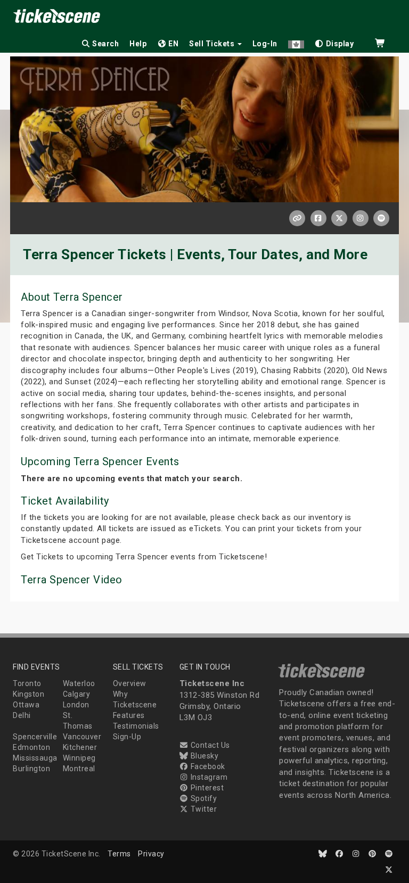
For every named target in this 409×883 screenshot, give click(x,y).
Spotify (203, 798)
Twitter (203, 809)
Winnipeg (79, 758)
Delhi (22, 715)
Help (137, 43)
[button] (296, 42)
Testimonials (136, 726)
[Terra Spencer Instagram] (360, 218)
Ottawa (26, 704)
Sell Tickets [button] (212, 43)
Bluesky (203, 756)
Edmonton (31, 747)
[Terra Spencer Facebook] (318, 218)
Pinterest (206, 787)
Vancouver (82, 736)
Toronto (27, 683)
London (76, 704)
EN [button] (173, 43)
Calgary (77, 694)
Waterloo (79, 683)
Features (129, 715)
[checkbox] (334, 42)
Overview (129, 683)
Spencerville (35, 736)
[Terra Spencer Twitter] (339, 218)
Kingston (28, 694)
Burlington (31, 768)
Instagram (208, 777)
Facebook (207, 766)
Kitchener (80, 747)
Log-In (264, 43)
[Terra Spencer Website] (297, 218)
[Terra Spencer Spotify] (381, 218)
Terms (119, 853)
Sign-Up (127, 736)
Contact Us (209, 745)
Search (105, 43)
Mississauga (35, 758)
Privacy (151, 853)
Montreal (79, 768)
